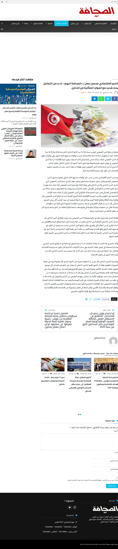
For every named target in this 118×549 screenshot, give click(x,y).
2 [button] (78, 414)
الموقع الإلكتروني (114, 469)
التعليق (115, 431)
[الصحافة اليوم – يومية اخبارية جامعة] (97, 7)
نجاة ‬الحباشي (108, 92)
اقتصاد (97, 370)
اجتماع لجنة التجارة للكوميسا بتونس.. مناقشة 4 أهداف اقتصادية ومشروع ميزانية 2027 (106, 382)
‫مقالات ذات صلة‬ (112, 354)
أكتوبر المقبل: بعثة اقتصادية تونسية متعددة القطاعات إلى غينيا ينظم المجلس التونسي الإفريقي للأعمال (80, 384)
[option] (106, 373)
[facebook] (115, 98)
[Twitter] (2, 2)
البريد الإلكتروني (113, 461)
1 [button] (80, 414)
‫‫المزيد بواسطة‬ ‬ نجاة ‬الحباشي (94, 354)
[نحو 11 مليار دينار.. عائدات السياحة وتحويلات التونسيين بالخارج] (53, 364)
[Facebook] (6, 2)
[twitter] (108, 98)
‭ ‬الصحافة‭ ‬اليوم (32, 118)
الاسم (116, 452)
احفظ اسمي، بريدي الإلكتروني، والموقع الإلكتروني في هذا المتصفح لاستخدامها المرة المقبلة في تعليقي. (92, 480)
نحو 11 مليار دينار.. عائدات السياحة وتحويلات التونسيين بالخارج (53, 381)
